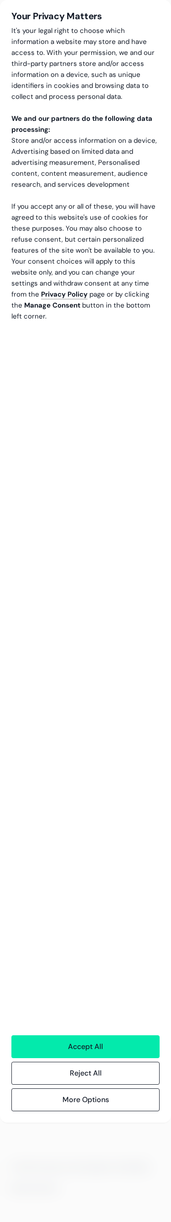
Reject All (86, 1073)
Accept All (85, 1046)
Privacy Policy (64, 294)
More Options (85, 1099)
